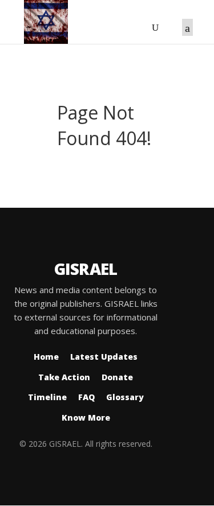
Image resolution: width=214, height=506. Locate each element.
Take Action (64, 377)
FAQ (86, 397)
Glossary (125, 397)
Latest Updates (104, 356)
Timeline (47, 397)
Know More (86, 417)
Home (46, 356)
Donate (117, 377)
